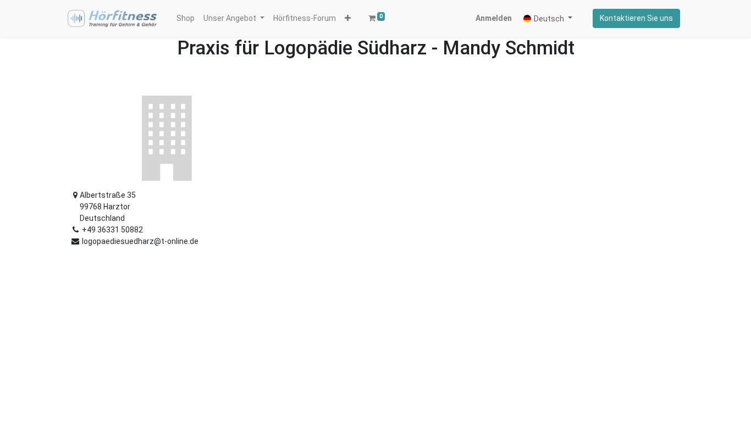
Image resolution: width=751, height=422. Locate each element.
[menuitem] (185, 18)
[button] (347, 18)
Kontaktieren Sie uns (636, 18)
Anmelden (494, 18)
